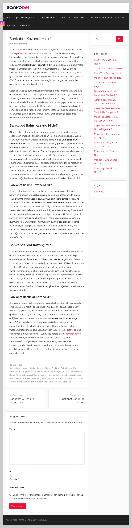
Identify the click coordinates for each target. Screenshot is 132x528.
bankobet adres (29, 368)
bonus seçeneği (73, 333)
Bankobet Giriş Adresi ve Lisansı (107, 17)
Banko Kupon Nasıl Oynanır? (21, 17)
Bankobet (13, 44)
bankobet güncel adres (19, 378)
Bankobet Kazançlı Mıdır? (62, 378)
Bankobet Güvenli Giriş (73, 17)
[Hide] (1, 28)
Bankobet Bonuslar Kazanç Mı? (48, 371)
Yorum (13, 429)
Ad (11, 471)
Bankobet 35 (48, 17)
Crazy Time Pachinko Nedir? (108, 73)
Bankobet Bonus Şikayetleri (21, 371)
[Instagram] (2, 23)
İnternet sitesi (16, 487)
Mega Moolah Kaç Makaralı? (108, 78)
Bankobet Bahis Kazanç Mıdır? (65, 368)
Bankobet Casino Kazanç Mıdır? (38, 375)
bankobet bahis (44, 368)
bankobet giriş (59, 375)
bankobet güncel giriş (40, 378)
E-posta (14, 479)
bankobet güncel (73, 375)
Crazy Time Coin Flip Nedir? (108, 68)
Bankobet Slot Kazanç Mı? (60, 382)
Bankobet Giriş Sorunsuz (18, 25)
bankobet (17, 368)
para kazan (21, 53)
